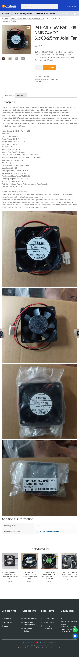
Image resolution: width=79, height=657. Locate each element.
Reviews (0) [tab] (20, 95)
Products (5, 13)
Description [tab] (9, 95)
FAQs (6, 626)
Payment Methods (30, 618)
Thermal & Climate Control (18, 19)
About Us (7, 618)
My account (72, 6)
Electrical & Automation (45, 13)
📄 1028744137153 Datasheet (47, 531)
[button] (28, 27)
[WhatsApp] (75, 629)
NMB (41, 82)
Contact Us (8, 622)
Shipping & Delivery (28, 629)
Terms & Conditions (48, 627)
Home (6, 19)
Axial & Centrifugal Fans (22, 13)
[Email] (75, 636)
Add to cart (49, 67)
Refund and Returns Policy (29, 623)
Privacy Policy (49, 622)
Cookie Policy (49, 618)
